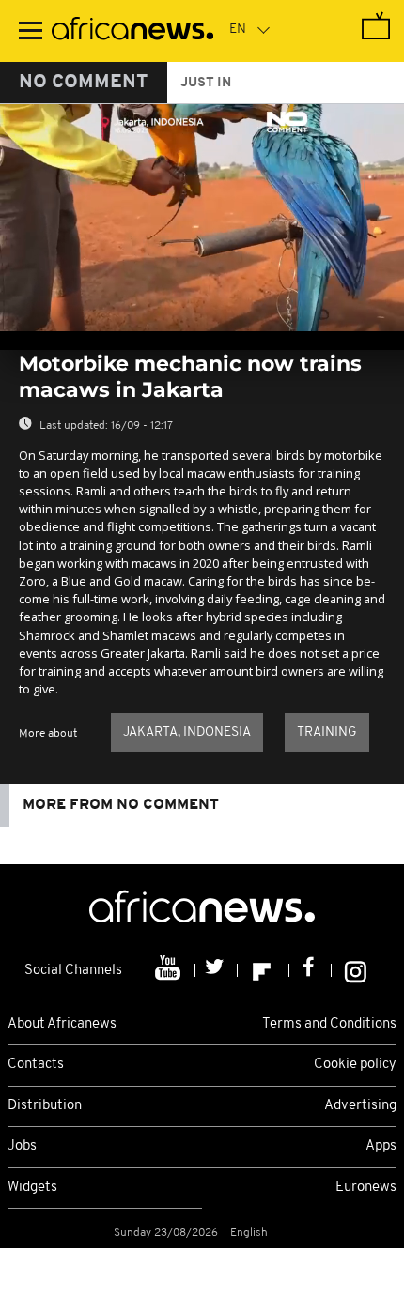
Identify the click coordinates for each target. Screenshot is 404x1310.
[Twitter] (216, 970)
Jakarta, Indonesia (187, 732)
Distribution (45, 1106)
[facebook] (310, 970)
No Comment (83, 82)
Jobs (22, 1146)
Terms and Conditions (329, 1024)
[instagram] (356, 970)
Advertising (360, 1106)
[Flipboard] (263, 970)
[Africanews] (132, 31)
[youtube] (169, 970)
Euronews (365, 1188)
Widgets (32, 1188)
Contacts (36, 1065)
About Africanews (62, 1024)
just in (205, 83)
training (327, 732)
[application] (202, 217)
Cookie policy (355, 1065)
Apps (380, 1146)
